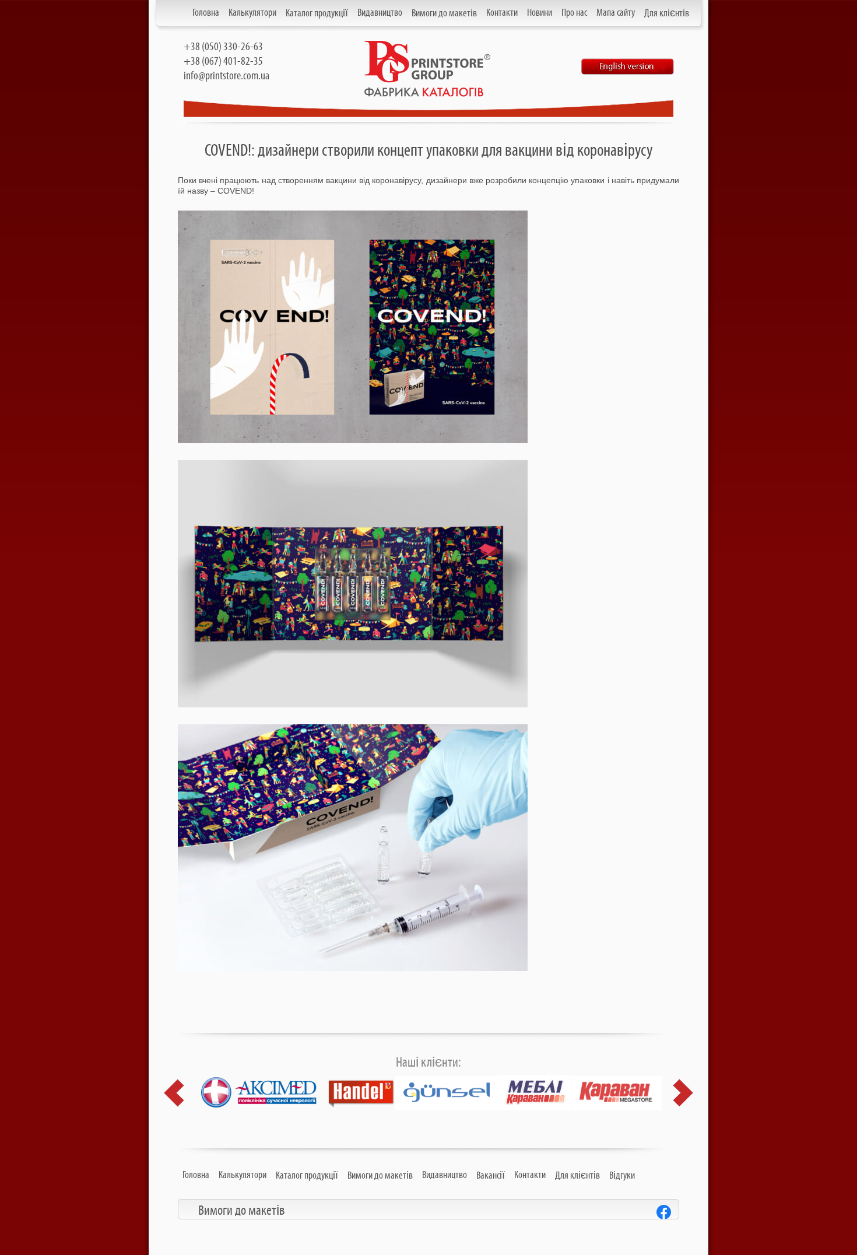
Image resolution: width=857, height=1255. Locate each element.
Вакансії (490, 1176)
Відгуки (622, 1176)
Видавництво (379, 13)
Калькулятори (252, 13)
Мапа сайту (615, 13)
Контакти (502, 13)
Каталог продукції (317, 13)
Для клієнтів (666, 13)
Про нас (574, 13)
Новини (539, 13)
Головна (205, 13)
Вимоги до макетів (444, 13)
